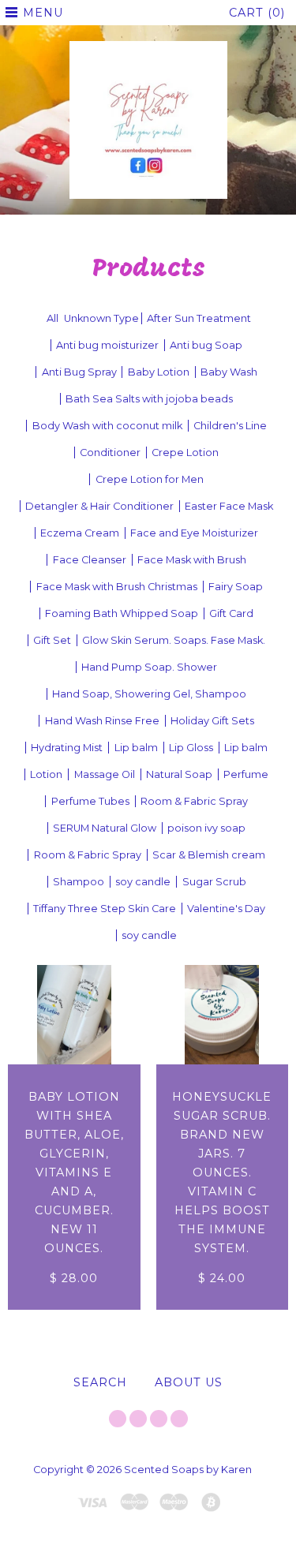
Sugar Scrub (214, 882)
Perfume (245, 774)
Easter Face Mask (229, 506)
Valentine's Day (226, 908)
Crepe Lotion (185, 452)
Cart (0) (257, 13)
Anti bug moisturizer (107, 345)
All (52, 318)
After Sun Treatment (199, 318)
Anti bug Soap (206, 345)
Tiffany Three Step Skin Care (104, 908)
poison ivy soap (206, 828)
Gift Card (231, 613)
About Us (189, 1382)
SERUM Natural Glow (104, 828)
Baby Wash (228, 372)
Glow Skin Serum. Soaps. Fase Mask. (173, 640)
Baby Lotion (158, 372)
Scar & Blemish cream (208, 855)
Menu (43, 13)
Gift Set (52, 640)
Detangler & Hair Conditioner (99, 506)
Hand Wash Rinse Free (102, 721)
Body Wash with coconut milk (107, 426)
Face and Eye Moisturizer (194, 533)
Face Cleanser (89, 560)
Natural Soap (179, 774)
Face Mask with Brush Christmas (116, 587)
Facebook (138, 1418)
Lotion (46, 774)
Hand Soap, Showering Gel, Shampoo (149, 694)
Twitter (117, 1418)
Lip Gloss (191, 748)
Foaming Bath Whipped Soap (121, 613)
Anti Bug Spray (79, 372)
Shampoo (78, 882)
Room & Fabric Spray (194, 801)
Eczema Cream (79, 533)
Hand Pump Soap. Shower (149, 667)
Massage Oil (104, 774)
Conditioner (110, 452)
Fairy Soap (235, 587)
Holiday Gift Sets (212, 721)
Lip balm (136, 748)
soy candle (142, 882)
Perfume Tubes (90, 801)
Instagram (158, 1418)
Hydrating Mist (67, 748)
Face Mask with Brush (191, 560)
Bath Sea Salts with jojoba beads (149, 399)
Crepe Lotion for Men (150, 479)
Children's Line (230, 426)
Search (100, 1382)
